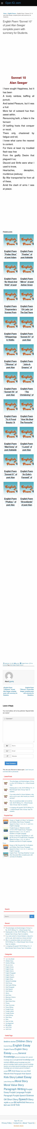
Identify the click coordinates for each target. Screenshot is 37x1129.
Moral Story (9, 999)
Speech (23, 1099)
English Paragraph (11, 973)
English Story (9, 979)
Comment (9, 719)
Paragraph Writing (15, 1089)
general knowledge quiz (22, 1066)
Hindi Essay (9, 983)
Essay (7, 1053)
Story (7, 1019)
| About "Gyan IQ (27, 1123)
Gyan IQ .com (13, 3)
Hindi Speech (9, 989)
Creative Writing (10, 963)
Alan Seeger (13, 665)
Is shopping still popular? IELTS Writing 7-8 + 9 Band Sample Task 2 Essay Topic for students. (21, 809)
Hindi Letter (23, 1071)
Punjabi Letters (10, 1011)
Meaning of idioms (11, 997)
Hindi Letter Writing (11, 985)
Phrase (7, 1003)
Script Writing (9, 1015)
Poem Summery (10, 1005)
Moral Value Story (10, 1001)
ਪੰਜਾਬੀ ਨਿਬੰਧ (9, 1027)
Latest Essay (23, 1077)
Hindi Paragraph (10, 987)
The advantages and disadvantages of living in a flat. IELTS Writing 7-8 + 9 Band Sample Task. (22, 783)
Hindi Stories (9, 991)
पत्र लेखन (11, 1102)
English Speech (10, 977)
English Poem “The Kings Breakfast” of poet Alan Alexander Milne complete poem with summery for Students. (22, 855)
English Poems (12, 13)
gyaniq (17, 663)
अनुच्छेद (6, 1102)
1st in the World (10, 959)
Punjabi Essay (9, 1009)
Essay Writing (15, 1053)
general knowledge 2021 (21, 1057)
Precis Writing (9, 1007)
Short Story (9, 1017)
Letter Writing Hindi (9, 1081)
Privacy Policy (7, 1123)
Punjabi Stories (10, 1013)
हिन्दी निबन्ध (25, 1102)
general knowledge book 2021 (23, 1062)
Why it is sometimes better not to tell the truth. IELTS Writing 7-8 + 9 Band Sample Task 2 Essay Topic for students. (21, 803)
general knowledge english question (13, 1064)
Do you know (9, 965)
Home (5, 13)
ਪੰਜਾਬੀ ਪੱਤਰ (8, 1029)
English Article (9, 967)
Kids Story (8, 995)
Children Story (9, 961)
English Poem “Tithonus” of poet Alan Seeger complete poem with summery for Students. (27, 691)
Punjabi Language (16, 1092)
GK (9, 1070)
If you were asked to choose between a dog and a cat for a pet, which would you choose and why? (22, 796)
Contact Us (17, 1123)
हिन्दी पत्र (32, 1102)
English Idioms (10, 971)
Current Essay (8, 1046)
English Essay (9, 969)
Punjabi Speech (19, 1095)
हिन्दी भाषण (7, 1105)
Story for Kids (9, 1021)
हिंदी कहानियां (8, 1025)
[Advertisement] (18, 55)
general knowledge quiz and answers (18, 1067)
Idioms (7, 993)
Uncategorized (9, 1023)
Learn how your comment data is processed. (18, 771)
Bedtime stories (10, 1041)
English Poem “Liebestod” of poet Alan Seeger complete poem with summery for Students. (10, 691)
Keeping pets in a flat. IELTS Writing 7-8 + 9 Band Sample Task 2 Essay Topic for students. (22, 789)
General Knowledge (11, 981)
